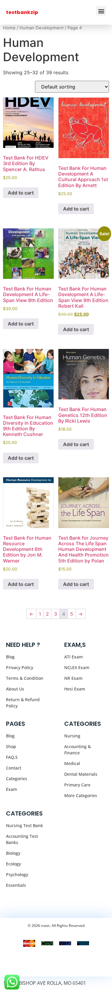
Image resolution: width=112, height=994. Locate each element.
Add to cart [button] (21, 193)
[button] (101, 11)
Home (9, 28)
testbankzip (22, 12)
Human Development (41, 28)
